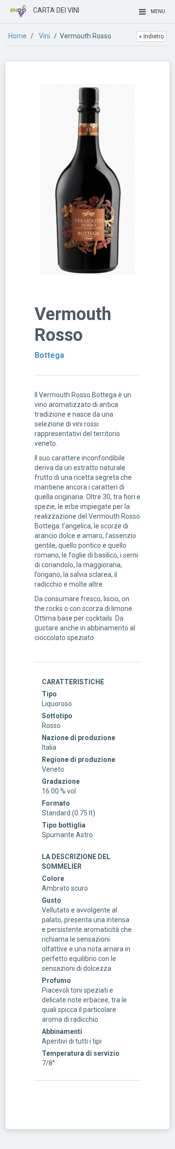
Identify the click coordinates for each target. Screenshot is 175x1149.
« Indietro (151, 36)
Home (17, 36)
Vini (44, 36)
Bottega (49, 355)
